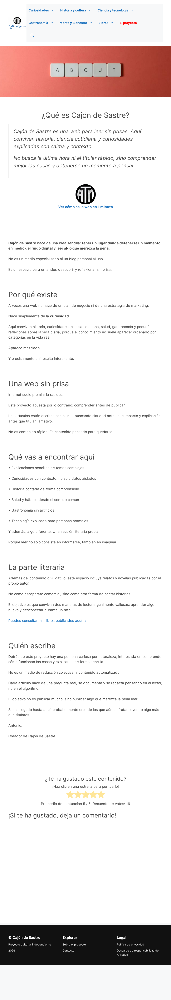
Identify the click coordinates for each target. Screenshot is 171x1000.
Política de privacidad (130, 944)
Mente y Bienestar (73, 23)
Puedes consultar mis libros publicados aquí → (47, 621)
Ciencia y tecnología (113, 10)
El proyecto (128, 23)
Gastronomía (38, 23)
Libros (103, 23)
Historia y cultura (73, 10)
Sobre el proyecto (74, 944)
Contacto (68, 950)
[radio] (70, 795)
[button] (53, 10)
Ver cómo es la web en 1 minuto (85, 207)
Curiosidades (39, 10)
